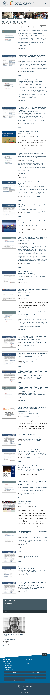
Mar (10, 26)
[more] (19, 50)
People (6, 608)
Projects (7, 606)
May (16, 26)
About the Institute (35, 672)
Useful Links (6, 659)
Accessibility (37, 689)
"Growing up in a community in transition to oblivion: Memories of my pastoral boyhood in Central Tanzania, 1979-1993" (32, 109)
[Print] (25, 22)
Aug (26, 26)
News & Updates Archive (14, 674)
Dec (38, 26)
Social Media (28, 659)
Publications (7, 663)
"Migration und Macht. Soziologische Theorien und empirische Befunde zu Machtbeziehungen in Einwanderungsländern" (32, 409)
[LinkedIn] (7, 22)
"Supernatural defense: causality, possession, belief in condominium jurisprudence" (32, 337)
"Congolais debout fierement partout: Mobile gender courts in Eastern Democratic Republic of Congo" (31, 56)
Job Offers (36, 674)
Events (6, 611)
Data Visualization (8, 665)
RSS (35, 677)
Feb (6, 26)
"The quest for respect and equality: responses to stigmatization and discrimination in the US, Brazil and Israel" (33, 387)
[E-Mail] (21, 22)
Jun (19, 26)
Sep (29, 26)
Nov (35, 26)
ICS (14, 680)
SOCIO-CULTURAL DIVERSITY (12, 600)
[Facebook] (3, 22)
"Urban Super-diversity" (24, 501)
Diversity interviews (9, 669)
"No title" (20, 551)
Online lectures (8, 667)
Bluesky (28, 663)
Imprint (11, 689)
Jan (3, 26)
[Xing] (18, 22)
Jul (22, 26)
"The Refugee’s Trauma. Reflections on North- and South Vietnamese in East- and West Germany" (32, 31)
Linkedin (28, 661)
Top (45, 654)
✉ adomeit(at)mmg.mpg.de (8, 645)
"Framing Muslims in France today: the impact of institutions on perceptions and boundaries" (32, 482)
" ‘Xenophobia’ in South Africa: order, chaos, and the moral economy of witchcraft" (31, 272)
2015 (42, 26)
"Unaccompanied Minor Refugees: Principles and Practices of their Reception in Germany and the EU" (31, 80)
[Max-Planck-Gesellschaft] (19, 686)
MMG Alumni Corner (7, 661)
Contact (14, 672)
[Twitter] (14, 22)
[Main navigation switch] (45, 3)
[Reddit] (10, 22)
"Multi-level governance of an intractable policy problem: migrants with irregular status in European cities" (33, 238)
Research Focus (8, 603)
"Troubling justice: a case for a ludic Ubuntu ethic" (31, 450)
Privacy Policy (24, 689)
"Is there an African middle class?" (27, 434)
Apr (13, 26)
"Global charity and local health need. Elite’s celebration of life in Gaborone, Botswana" (32, 371)
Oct (32, 26)
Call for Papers (14, 677)
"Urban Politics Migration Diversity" (27, 466)
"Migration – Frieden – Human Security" (28, 131)
